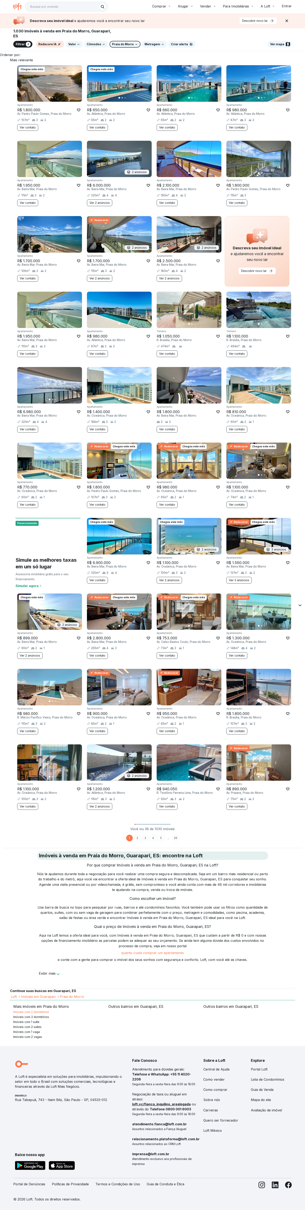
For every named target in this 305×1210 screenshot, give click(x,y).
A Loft (265, 6)
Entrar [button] (287, 6)
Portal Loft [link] (259, 1069)
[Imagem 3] (55, 97)
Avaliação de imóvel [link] (266, 1110)
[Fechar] (287, 21)
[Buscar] (102, 6)
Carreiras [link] (210, 1110)
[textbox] (66, 7)
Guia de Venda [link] (262, 1090)
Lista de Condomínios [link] (267, 1079)
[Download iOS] (62, 1166)
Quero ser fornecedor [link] (220, 1120)
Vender (205, 6)
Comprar (159, 6)
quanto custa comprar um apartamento (152, 953)
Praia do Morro (72, 997)
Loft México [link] (212, 1130)
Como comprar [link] (215, 1090)
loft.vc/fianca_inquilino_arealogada (161, 1104)
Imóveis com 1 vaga (26, 1032)
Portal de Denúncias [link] (29, 1184)
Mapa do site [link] (261, 1100)
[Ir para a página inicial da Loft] (19, 6)
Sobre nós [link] (211, 1100)
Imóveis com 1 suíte (26, 1022)
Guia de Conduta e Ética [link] (165, 1184)
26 (175, 838)
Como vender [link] (214, 1079)
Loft (14, 997)
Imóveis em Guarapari (38, 997)
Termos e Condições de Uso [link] (117, 1184)
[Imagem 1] (49, 98)
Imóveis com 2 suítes (27, 1027)
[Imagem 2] (52, 97)
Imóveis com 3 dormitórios (31, 1017)
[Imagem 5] (61, 97)
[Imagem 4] (58, 97)
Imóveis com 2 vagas (27, 1037)
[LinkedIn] (275, 1186)
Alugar (183, 6)
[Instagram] (262, 1186)
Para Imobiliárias (236, 6)
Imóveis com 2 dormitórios (31, 1012)
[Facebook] (288, 1186)
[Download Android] (30, 1166)
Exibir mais (47, 973)
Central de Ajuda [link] (216, 1069)
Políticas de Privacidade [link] (70, 1184)
